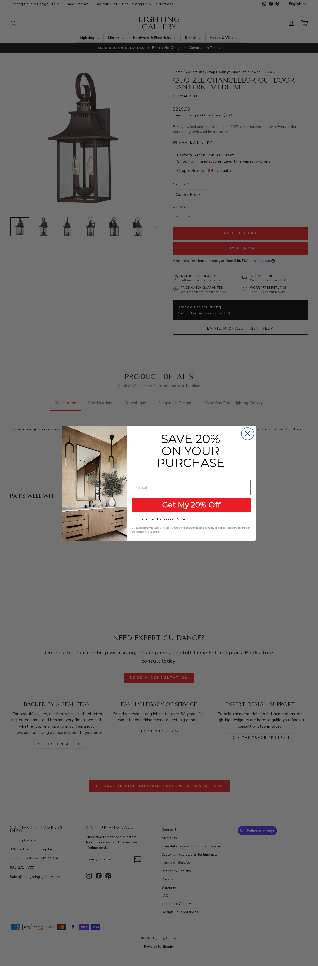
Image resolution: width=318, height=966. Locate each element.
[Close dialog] (247, 434)
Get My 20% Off (191, 504)
